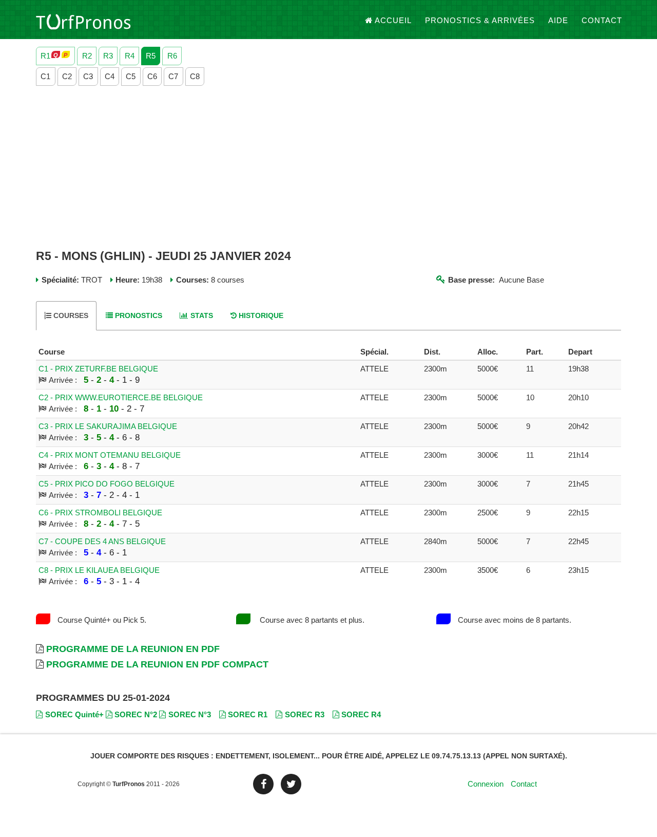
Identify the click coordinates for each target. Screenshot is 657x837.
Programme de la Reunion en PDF (133, 649)
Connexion (486, 783)
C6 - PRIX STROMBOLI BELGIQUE (100, 512)
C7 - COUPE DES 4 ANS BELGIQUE (102, 541)
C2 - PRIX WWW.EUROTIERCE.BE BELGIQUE (120, 397)
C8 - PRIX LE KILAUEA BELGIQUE (99, 570)
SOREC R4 (361, 714)
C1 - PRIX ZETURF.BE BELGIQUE (98, 368)
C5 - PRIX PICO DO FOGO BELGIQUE (106, 483)
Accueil (393, 20)
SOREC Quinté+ (74, 714)
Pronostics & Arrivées (480, 20)
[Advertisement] (328, 168)
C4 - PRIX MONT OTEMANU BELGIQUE (109, 455)
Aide (558, 20)
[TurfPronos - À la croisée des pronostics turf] (83, 20)
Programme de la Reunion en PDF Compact (157, 664)
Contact (602, 20)
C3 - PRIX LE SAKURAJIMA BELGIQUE (107, 426)
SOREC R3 (304, 714)
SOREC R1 (247, 714)
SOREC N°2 (135, 714)
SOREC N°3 (189, 714)
